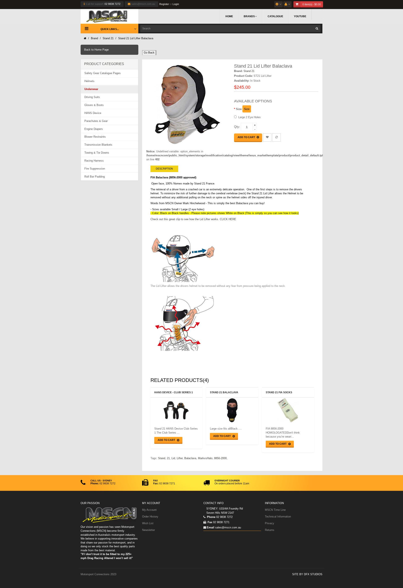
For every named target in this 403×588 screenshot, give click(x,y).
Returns (269, 530)
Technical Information (278, 516)
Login (176, 4)
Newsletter (148, 530)
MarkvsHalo (205, 458)
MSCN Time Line (275, 509)
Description (164, 168)
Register (164, 4)
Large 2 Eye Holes (249, 117)
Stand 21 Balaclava (224, 392)
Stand (161, 458)
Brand (94, 38)
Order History (150, 516)
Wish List (147, 523)
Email (210, 527)
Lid (173, 458)
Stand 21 (108, 38)
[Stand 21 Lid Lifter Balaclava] (188, 106)
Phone (210, 517)
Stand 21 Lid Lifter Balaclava (135, 38)
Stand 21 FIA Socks (279, 392)
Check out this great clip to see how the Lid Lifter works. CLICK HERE (193, 219)
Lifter (180, 458)
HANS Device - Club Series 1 (173, 392)
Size (239, 109)
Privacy (269, 523)
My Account (149, 509)
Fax (209, 522)
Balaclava (190, 458)
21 (168, 458)
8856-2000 (220, 458)
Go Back (149, 52)
